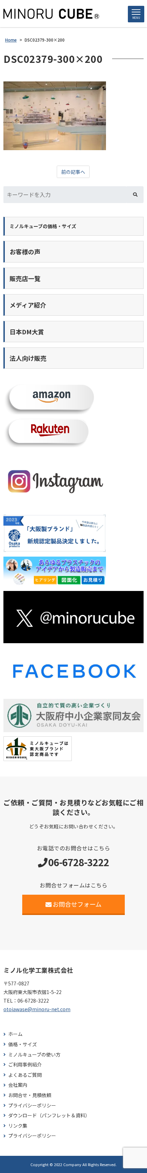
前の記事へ (73, 171)
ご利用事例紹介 (25, 1064)
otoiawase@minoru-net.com (36, 1009)
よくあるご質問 (25, 1075)
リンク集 (17, 1125)
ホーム (15, 1034)
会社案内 (17, 1085)
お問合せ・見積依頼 (29, 1095)
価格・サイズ (22, 1044)
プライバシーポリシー (32, 1105)
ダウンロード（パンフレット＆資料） (49, 1115)
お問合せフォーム (77, 904)
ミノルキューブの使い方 (34, 1054)
